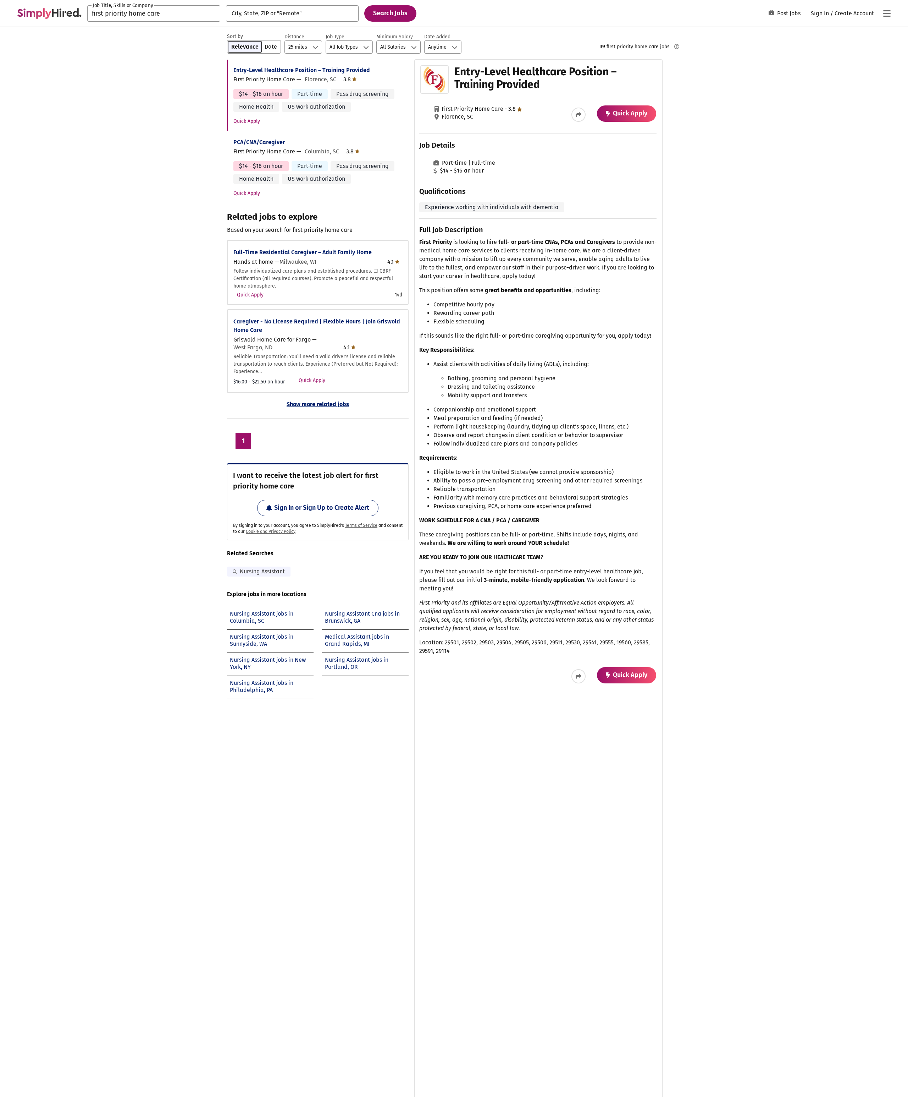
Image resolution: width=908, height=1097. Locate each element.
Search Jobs (390, 13)
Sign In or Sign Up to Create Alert (321, 508)
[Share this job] (578, 115)
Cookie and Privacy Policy (270, 531)
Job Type (335, 37)
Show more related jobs (318, 404)
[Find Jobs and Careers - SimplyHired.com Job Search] (49, 13)
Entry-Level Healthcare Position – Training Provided (301, 70)
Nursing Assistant (262, 571)
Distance (294, 37)
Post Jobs (789, 13)
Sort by (235, 36)
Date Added (437, 37)
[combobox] (153, 13)
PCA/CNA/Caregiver (259, 142)
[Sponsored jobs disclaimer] (676, 46)
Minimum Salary (394, 37)
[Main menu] (886, 13)
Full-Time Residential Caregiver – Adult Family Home (302, 252)
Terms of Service (361, 525)
